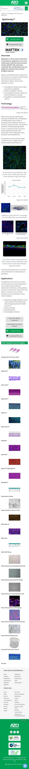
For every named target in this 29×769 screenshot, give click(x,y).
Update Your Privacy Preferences (15, 764)
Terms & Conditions (20, 704)
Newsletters (18, 696)
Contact (16, 698)
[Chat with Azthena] (25, 765)
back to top (23, 720)
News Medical (18, 682)
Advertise (17, 702)
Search (16, 700)
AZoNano (6, 676)
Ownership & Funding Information (20, 715)
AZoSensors (18, 676)
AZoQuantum (18, 678)
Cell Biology (10, 13)
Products (3, 13)
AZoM (5, 674)
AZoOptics (6, 682)
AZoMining (17, 674)
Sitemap (17, 710)
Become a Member (19, 694)
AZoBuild (6, 684)
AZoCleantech (7, 680)
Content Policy (18, 712)
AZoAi (16, 680)
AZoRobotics (7, 678)
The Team (17, 692)
